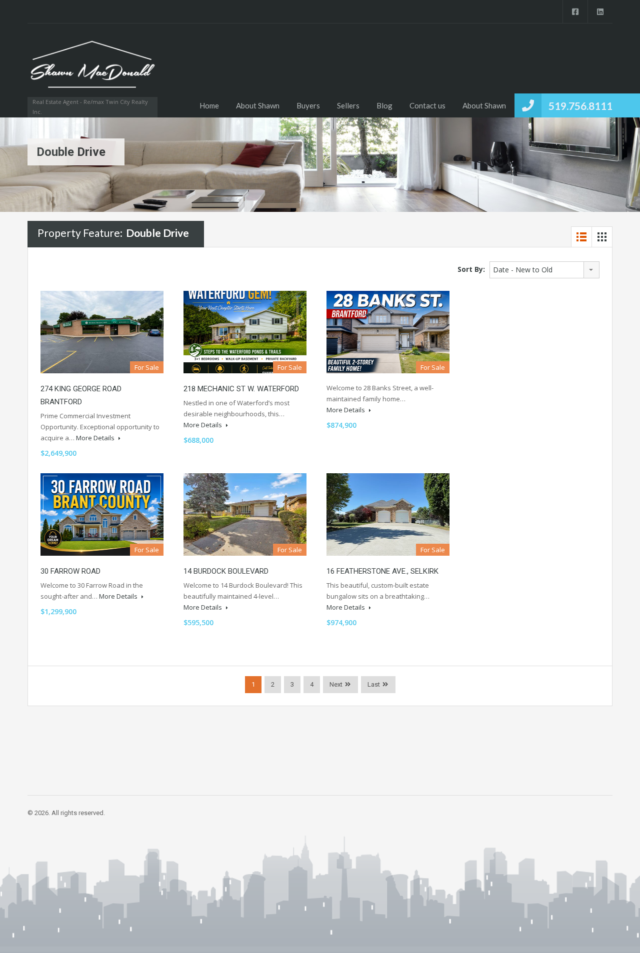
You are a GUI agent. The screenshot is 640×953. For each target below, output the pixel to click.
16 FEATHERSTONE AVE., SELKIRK (382, 571)
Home (209, 105)
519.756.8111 (580, 105)
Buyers (308, 105)
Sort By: (471, 269)
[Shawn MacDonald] (93, 70)
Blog (384, 105)
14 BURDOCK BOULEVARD (226, 571)
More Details (96, 437)
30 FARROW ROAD (70, 571)
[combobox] (545, 269)
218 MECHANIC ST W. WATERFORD (241, 388)
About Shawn (258, 105)
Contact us (428, 105)
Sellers (348, 105)
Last (374, 684)
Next (336, 684)
